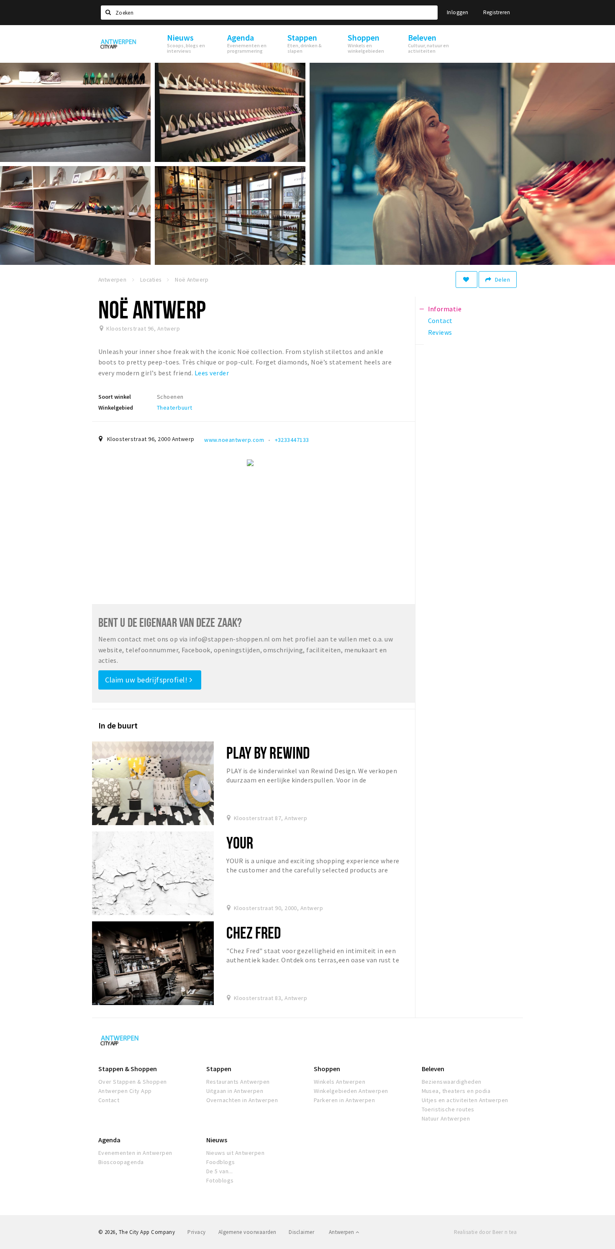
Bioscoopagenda (121, 1162)
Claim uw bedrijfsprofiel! (147, 680)
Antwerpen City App (125, 1091)
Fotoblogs (220, 1180)
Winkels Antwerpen (339, 1081)
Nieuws (216, 1140)
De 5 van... (219, 1171)
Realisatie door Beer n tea (485, 1232)
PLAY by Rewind (268, 753)
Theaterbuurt (174, 407)
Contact (108, 1100)
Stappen (218, 1068)
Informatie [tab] (445, 309)
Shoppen (327, 1068)
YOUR (239, 842)
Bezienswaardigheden (452, 1081)
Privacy (196, 1232)
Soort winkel (114, 396)
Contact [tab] (440, 320)
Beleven (433, 1068)
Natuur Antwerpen (446, 1118)
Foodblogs (220, 1162)
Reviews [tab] (440, 332)
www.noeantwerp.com (234, 440)
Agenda (109, 1140)
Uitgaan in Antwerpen (235, 1091)
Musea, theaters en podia (456, 1091)
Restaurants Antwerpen (238, 1081)
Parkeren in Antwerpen (344, 1100)
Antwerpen (342, 1232)
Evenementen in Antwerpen (135, 1153)
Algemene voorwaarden (247, 1232)
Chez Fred (253, 932)
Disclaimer (301, 1232)
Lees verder (212, 373)
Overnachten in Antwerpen (242, 1100)
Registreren (496, 12)
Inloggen (457, 12)
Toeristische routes (448, 1109)
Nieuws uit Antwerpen (235, 1153)
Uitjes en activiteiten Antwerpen (465, 1100)
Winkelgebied (115, 407)
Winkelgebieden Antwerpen (351, 1091)
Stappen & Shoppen (127, 1068)
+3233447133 (292, 440)
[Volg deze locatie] (466, 279)
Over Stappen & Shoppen (132, 1081)
